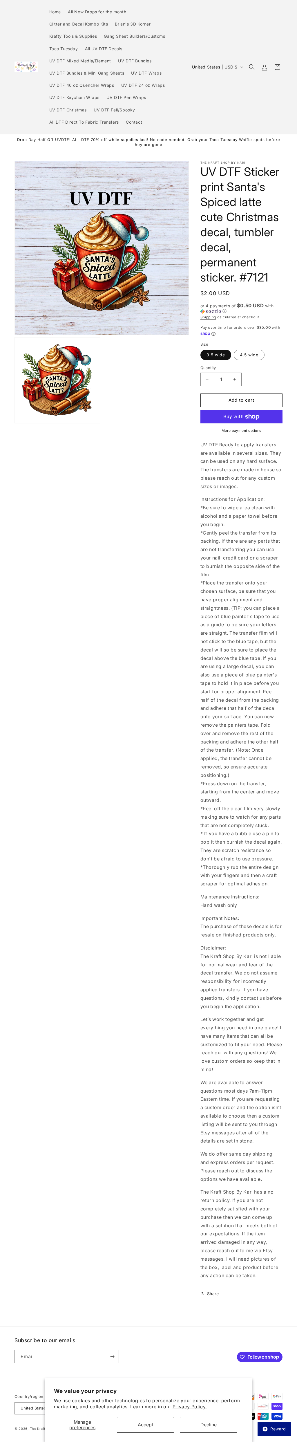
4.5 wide (249, 354)
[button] (251, 67)
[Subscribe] (112, 1356)
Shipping (208, 317)
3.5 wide (216, 354)
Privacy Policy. (190, 1406)
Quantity (208, 367)
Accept (145, 1424)
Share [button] (213, 1293)
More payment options (241, 430)
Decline (208, 1424)
